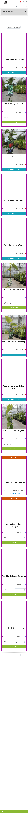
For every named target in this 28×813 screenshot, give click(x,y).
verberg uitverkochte (14, 27)
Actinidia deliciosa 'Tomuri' (14, 628)
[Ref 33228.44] (24, 297)
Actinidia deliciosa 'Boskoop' (14, 341)
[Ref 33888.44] (24, 439)
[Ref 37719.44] (24, 584)
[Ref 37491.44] (24, 636)
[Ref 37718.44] (24, 532)
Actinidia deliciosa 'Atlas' (14, 289)
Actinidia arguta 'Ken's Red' (14, 156)
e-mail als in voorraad (14, 72)
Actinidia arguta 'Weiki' (14, 200)
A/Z (2, 6)
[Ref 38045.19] (24, 112)
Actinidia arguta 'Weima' (14, 245)
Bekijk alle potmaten (14, 493)
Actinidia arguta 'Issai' (14, 104)
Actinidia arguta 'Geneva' (14, 59)
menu (2, 2)
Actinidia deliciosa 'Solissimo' (14, 576)
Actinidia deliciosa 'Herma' (14, 482)
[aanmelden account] (23, 2)
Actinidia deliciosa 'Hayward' (14, 430)
